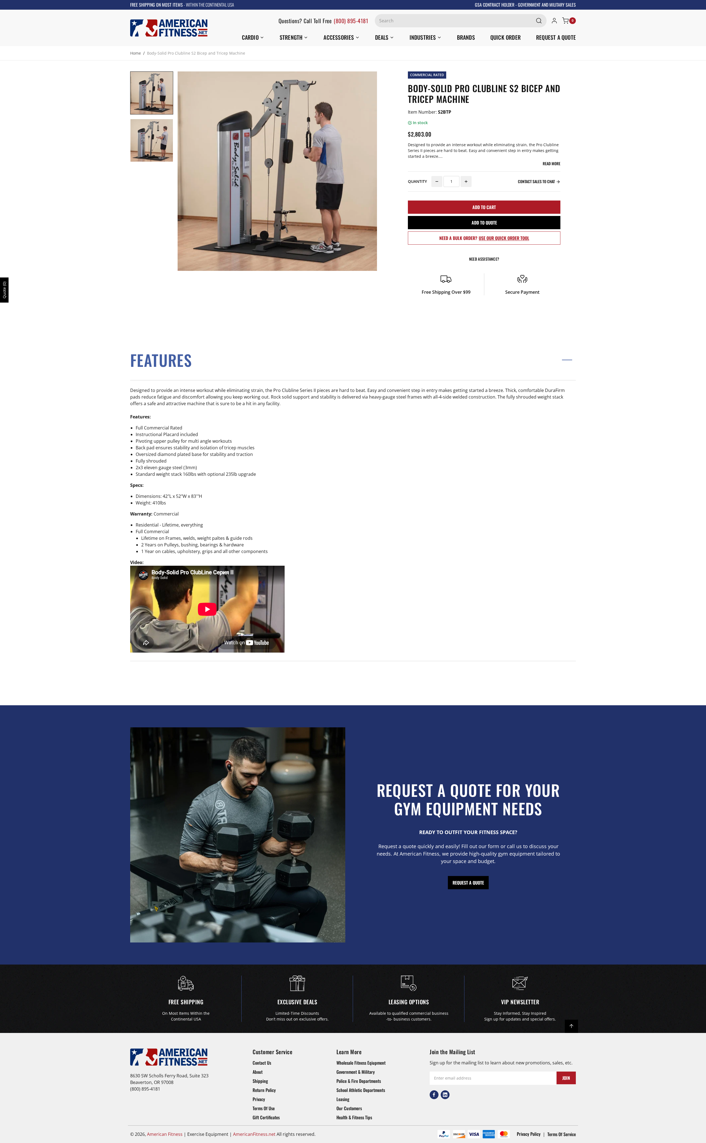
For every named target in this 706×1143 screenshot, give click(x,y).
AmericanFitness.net (254, 1134)
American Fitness (165, 1134)
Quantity (417, 181)
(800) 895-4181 (351, 21)
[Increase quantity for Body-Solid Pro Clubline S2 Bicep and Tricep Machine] (466, 181)
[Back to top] (571, 1026)
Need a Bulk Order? (484, 238)
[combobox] (461, 20)
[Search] (539, 20)
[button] (353, 360)
